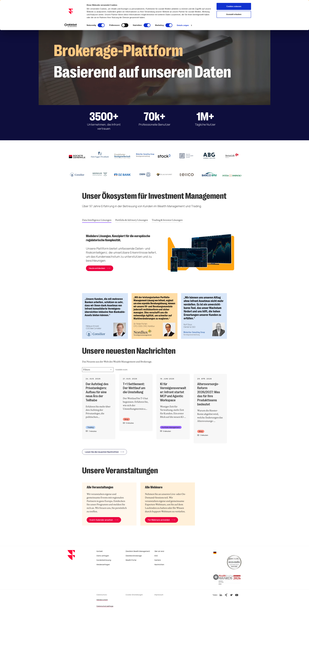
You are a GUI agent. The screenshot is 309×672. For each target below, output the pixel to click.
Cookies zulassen (233, 6)
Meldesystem (102, 600)
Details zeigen (183, 25)
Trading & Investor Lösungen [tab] (167, 220)
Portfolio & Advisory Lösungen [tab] (131, 220)
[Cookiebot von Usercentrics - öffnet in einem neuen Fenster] (70, 25)
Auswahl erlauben (233, 14)
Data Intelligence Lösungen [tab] (96, 220)
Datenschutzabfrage (105, 606)
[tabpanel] (161, 254)
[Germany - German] (214, 553)
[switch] (124, 25)
